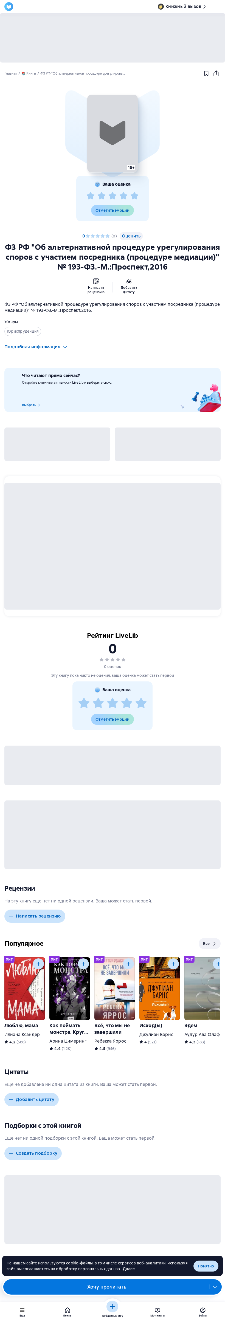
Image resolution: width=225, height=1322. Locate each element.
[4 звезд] (123, 196)
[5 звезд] (134, 196)
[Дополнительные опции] (215, 1287)
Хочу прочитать (106, 1287)
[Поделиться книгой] (216, 73)
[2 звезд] (101, 196)
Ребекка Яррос (110, 1041)
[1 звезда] (90, 196)
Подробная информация (32, 347)
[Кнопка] (38, 963)
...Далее (127, 1268)
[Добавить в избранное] (206, 73)
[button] (112, 133)
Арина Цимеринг (67, 1041)
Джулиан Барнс (156, 1034)
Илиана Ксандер (22, 1034)
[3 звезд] (112, 196)
